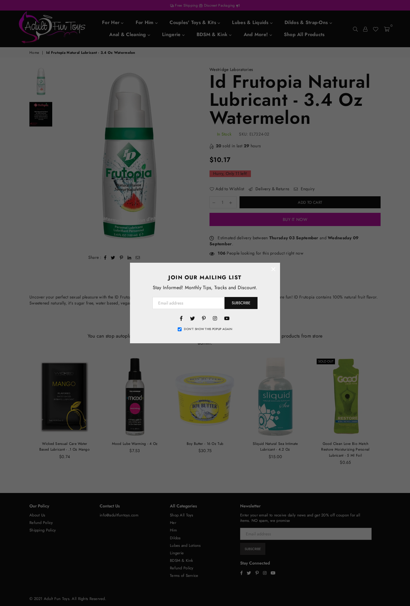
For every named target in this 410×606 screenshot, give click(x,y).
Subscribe (241, 303)
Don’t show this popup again (208, 329)
